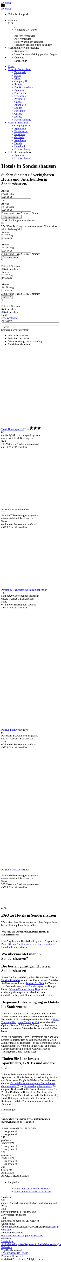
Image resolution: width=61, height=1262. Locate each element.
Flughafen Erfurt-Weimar (32, 1191)
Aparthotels (20, 104)
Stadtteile (39, 1244)
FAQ (28, 1226)
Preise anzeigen (10, 257)
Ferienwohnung (22, 119)
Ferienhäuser (20, 96)
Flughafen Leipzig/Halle (32, 1188)
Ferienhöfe (19, 110)
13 (21, 1253)
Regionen (29, 1244)
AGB (34, 1226)
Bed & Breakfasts (23, 87)
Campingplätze (22, 81)
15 (27, 1253)
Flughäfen (19, 1244)
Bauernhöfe (20, 93)
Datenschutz (43, 1226)
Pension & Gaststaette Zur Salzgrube (20, 589)
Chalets (18, 113)
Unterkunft (20, 146)
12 (19, 1253)
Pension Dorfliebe (10, 729)
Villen (17, 78)
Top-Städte (7, 1243)
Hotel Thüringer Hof (28, 1022)
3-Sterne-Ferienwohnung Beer (24, 989)
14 (24, 1253)
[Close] (2, 1113)
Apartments (20, 90)
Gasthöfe (19, 101)
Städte (11, 1244)
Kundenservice (18, 1226)
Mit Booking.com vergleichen (20, 220)
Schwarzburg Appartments (38, 1086)
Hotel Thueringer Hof (12, 429)
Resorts (18, 84)
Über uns (6, 1226)
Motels (17, 75)
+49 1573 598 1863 (11, 1235)
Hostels (18, 116)
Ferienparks (20, 72)
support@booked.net (32, 1235)
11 (17, 1253)
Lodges (18, 107)
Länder (5, 1241)
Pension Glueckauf (11, 509)
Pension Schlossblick (12, 869)
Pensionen (19, 99)
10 (14, 1253)
